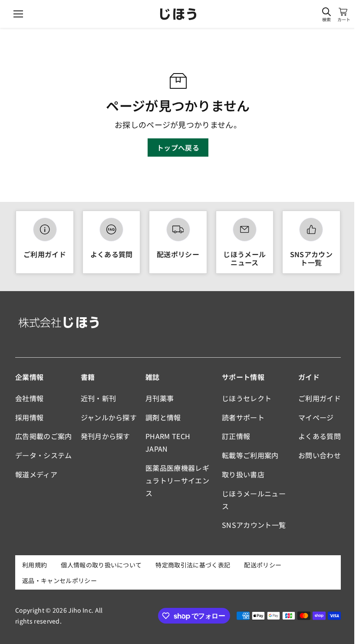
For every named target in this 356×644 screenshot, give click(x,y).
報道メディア (36, 474)
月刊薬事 (159, 398)
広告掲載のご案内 (43, 436)
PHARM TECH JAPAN (167, 442)
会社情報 (29, 398)
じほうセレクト (246, 398)
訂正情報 (236, 436)
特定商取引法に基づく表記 (192, 564)
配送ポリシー (178, 254)
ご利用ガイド (44, 254)
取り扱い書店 (243, 474)
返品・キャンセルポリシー (59, 580)
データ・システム (43, 455)
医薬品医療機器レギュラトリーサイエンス (177, 480)
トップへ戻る (178, 147)
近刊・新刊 (98, 398)
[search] (326, 11)
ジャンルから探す (109, 417)
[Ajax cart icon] (343, 11)
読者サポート (243, 417)
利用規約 (34, 564)
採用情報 (29, 417)
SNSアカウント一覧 (311, 258)
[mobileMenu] (18, 13)
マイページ (316, 417)
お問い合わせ (319, 455)
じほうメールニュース (244, 258)
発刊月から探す (105, 436)
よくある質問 (111, 254)
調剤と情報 (163, 417)
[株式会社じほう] (178, 14)
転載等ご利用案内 (250, 455)
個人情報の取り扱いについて (101, 564)
